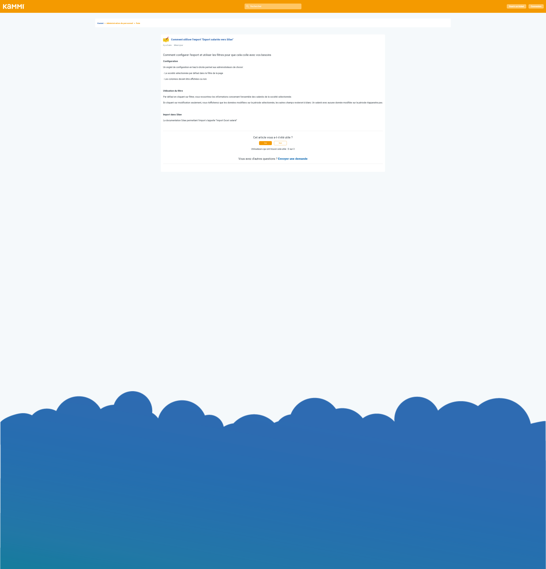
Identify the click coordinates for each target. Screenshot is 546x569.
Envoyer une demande (293, 158)
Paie (138, 23)
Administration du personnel (119, 23)
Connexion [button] (536, 6)
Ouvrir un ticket (516, 6)
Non (280, 143)
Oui (265, 143)
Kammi (100, 23)
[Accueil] (14, 6)
